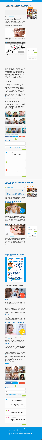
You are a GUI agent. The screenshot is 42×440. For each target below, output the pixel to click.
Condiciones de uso (15, 147)
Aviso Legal (24, 430)
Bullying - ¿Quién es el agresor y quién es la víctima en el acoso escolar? (35, 17)
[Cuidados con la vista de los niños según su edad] (8, 372)
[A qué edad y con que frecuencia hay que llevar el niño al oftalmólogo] (8, 124)
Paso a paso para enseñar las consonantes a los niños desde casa (35, 12)
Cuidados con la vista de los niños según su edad (8, 371)
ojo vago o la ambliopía (21, 87)
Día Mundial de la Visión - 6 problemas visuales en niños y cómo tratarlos (8, 116)
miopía (6, 301)
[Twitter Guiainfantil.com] (33, 58)
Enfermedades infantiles (15, 134)
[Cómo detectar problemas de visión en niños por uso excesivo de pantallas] (22, 372)
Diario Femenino (25, 437)
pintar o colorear (8, 69)
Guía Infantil (21, 437)
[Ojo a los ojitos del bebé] (22, 117)
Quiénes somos (10, 430)
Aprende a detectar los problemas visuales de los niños (15, 371)
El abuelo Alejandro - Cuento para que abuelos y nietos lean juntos (30, 12)
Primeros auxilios (7, 134)
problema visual (11, 16)
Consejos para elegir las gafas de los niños (21, 123)
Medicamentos (15, 381)
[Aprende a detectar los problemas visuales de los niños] (15, 372)
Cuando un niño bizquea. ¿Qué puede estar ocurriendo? (15, 378)
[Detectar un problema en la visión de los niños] (8, 379)
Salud (6, 3)
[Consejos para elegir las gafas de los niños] (22, 124)
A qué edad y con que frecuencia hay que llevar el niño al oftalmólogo (8, 123)
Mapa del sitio (21, 431)
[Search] (31, 0)
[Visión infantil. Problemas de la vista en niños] (15, 117)
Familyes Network (16, 437)
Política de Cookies (19, 147)
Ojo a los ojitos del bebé (21, 116)
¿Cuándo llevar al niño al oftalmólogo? (15, 123)
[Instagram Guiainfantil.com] (32, 58)
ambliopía (9, 338)
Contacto (27, 430)
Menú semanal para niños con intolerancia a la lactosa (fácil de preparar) (29, 17)
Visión (16, 107)
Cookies (14, 430)
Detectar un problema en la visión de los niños (8, 378)
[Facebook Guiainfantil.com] (29, 58)
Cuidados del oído (10, 134)
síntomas (18, 319)
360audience (23, 438)
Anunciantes (31, 430)
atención (15, 25)
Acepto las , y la (13, 147)
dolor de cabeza (12, 236)
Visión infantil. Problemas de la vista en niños (15, 116)
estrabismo (10, 345)
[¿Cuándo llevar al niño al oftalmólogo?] (15, 124)
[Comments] (24, 8)
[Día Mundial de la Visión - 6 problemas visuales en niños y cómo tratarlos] (8, 117)
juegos (16, 72)
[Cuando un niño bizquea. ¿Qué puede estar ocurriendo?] (15, 379)
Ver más (23, 424)
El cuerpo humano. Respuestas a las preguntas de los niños (12, 127)
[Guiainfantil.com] (13, 1)
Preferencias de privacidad (10, 147)
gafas (17, 103)
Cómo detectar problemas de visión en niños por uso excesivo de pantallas (21, 371)
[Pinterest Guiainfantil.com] (30, 58)
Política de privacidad (19, 430)
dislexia (6, 305)
